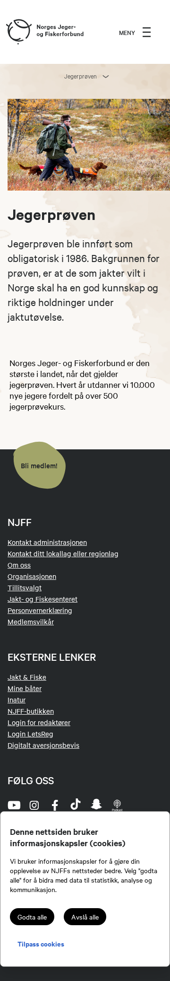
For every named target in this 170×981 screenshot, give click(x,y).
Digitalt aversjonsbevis (43, 745)
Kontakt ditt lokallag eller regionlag (63, 553)
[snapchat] (96, 805)
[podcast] (117, 805)
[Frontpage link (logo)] (18, 32)
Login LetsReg (30, 733)
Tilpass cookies (40, 943)
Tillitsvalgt (25, 587)
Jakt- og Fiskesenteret (42, 599)
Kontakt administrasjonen (47, 542)
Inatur (17, 699)
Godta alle (32, 916)
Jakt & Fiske (27, 677)
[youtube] (13, 805)
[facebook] (55, 805)
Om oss (19, 564)
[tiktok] (75, 805)
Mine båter (25, 688)
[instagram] (34, 805)
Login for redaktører (39, 722)
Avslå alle (85, 916)
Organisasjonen (32, 576)
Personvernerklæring (40, 610)
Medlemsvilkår (31, 621)
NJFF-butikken (31, 711)
